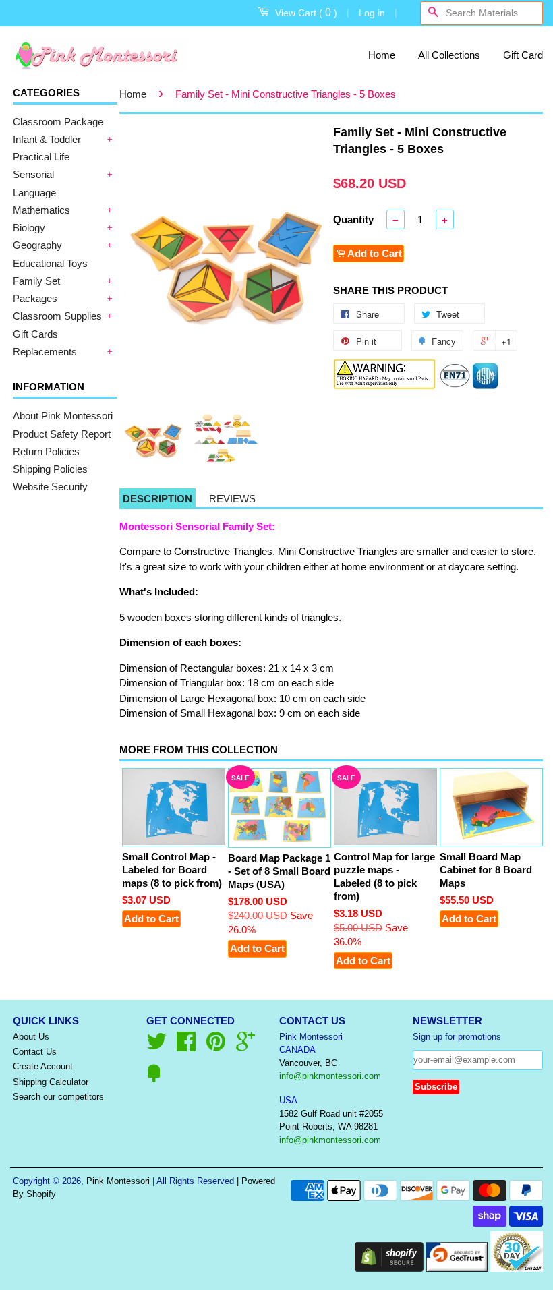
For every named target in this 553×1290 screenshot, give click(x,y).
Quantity (353, 219)
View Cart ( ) (306, 12)
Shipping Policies (50, 469)
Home (381, 55)
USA (288, 1100)
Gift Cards (35, 334)
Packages (35, 298)
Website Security (50, 486)
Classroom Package (58, 121)
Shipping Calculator (50, 1082)
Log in (372, 12)
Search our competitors (58, 1097)
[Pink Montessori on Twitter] (156, 1046)
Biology (29, 227)
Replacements (45, 351)
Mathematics (41, 210)
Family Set (36, 281)
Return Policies (46, 451)
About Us (31, 1037)
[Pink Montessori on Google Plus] (245, 1046)
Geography (37, 245)
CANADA (297, 1050)
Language (34, 192)
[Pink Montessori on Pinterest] (216, 1046)
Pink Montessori (118, 1181)
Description (157, 498)
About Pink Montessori (63, 415)
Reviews (232, 498)
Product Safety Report (62, 434)
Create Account (43, 1066)
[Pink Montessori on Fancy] (153, 1079)
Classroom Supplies (57, 316)
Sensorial (33, 174)
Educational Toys (50, 263)
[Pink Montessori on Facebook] (186, 1046)
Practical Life (41, 157)
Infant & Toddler (47, 139)
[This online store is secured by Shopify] (389, 1268)
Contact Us (35, 1052)
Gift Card (523, 55)
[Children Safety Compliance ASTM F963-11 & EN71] (469, 386)
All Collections (449, 55)
